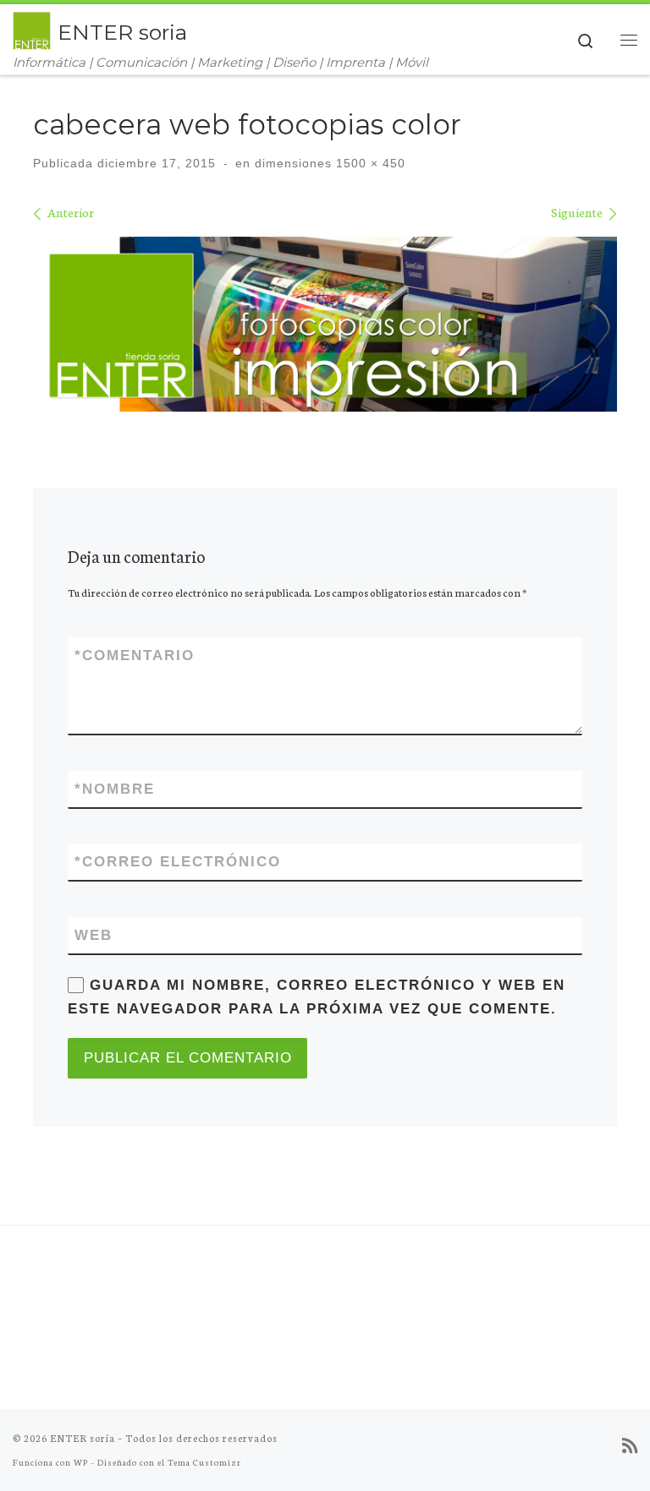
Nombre (114, 789)
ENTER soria (82, 1438)
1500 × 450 (368, 163)
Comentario (134, 655)
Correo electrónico (177, 862)
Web (93, 935)
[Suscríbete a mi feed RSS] (629, 1445)
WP (81, 1462)
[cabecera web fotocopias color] (325, 324)
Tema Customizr (204, 1462)
